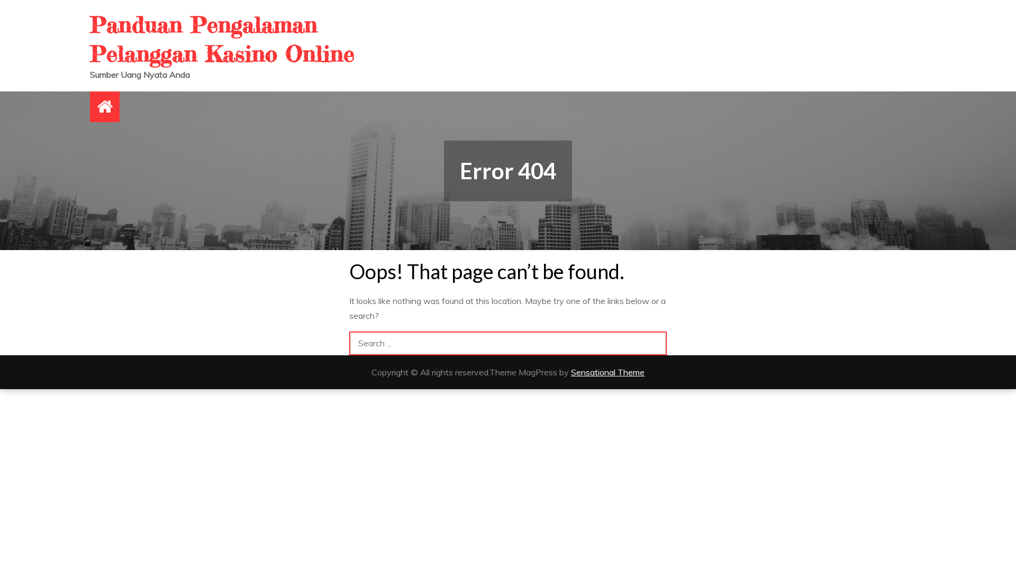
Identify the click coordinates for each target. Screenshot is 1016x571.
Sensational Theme (608, 372)
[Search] (655, 343)
